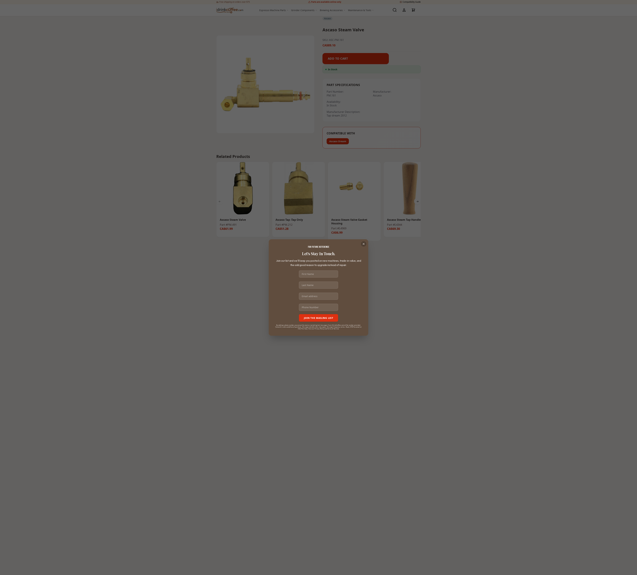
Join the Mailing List (318, 317)
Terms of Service (333, 328)
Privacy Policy (319, 328)
